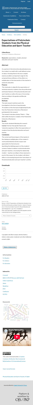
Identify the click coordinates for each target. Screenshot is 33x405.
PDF (5, 188)
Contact (23, 19)
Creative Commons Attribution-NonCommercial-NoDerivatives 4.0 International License (14, 359)
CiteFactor (6, 291)
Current (16, 12)
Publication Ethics (13, 19)
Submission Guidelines (9, 16)
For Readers (6, 258)
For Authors (6, 261)
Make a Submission (10, 247)
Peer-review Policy (24, 16)
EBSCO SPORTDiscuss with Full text (13, 278)
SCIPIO (5, 294)
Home (3, 34)
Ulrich (4, 283)
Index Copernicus (8, 280)
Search (17, 30)
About (8, 12)
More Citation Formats (9, 215)
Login (28, 1)
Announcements (17, 23)
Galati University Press (20, 385)
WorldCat (5, 286)
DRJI (4, 289)
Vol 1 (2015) (17, 34)
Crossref (5, 275)
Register (23, 1)
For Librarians (6, 263)
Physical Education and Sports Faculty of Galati (16, 376)
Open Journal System (9, 369)
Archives (23, 12)
